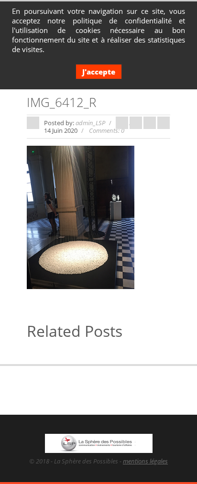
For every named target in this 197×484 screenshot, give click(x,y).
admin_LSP (90, 122)
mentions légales (145, 461)
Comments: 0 (106, 130)
